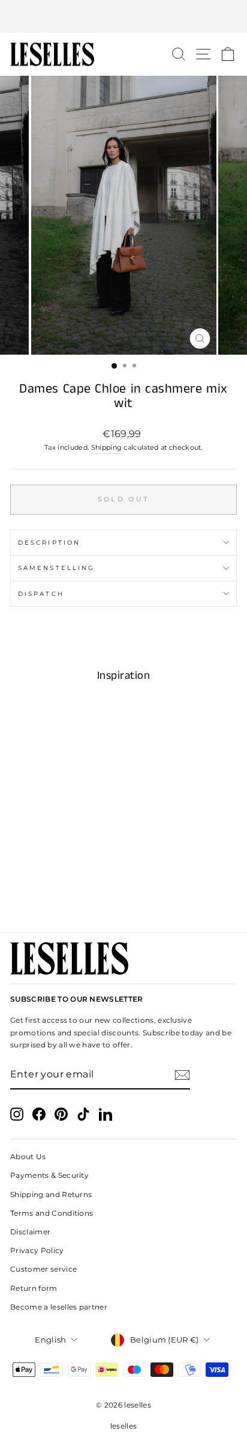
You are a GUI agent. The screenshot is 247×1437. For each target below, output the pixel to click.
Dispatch (41, 594)
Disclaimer (30, 1231)
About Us (28, 1156)
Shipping (106, 447)
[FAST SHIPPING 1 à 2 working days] (123, 16)
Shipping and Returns (51, 1194)
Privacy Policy (37, 1250)
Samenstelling (56, 568)
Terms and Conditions (51, 1213)
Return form (34, 1288)
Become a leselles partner (58, 1306)
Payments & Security (49, 1175)
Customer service (43, 1268)
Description (49, 543)
